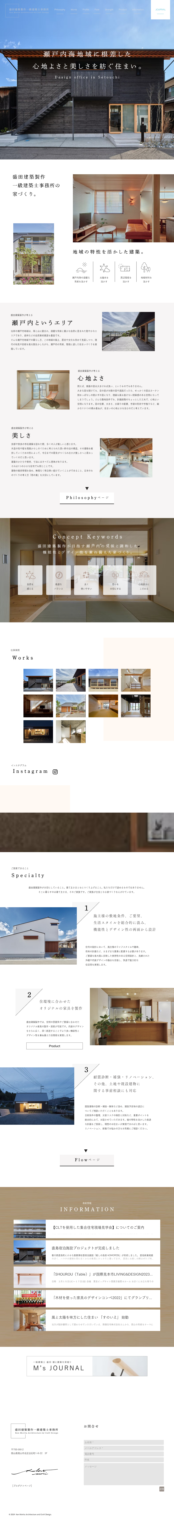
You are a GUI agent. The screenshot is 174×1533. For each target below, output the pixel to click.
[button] (54, 1046)
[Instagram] (55, 772)
